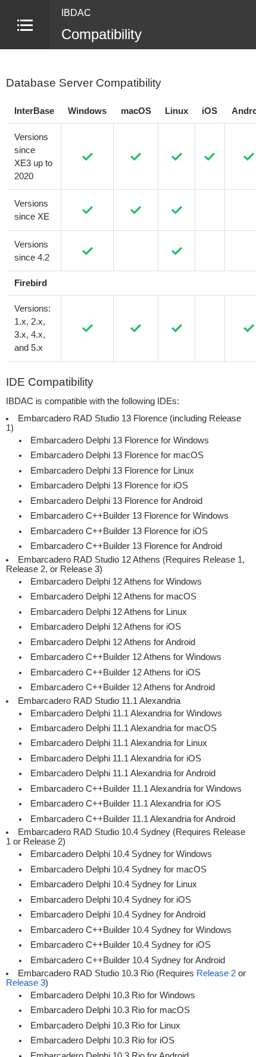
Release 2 (216, 973)
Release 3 (25, 983)
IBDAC (76, 13)
